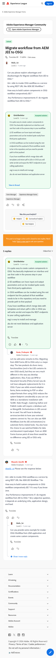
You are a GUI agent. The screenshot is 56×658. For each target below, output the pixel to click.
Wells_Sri (14, 63)
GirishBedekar (19, 115)
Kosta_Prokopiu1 (22, 352)
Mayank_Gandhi (17, 462)
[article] (28, 303)
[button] (13, 57)
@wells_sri (9, 468)
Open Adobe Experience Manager (25, 29)
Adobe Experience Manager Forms (15, 12)
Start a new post (23, 241)
